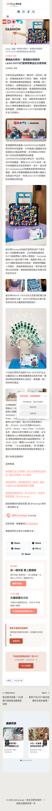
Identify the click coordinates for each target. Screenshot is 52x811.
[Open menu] (7, 16)
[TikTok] (28, 11)
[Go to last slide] (7, 743)
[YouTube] (33, 11)
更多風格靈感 (31, 524)
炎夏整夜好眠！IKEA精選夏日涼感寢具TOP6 (12, 746)
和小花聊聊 (26, 666)
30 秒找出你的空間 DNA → (23, 611)
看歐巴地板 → (18, 584)
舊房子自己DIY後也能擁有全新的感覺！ (39, 697)
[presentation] (13, 734)
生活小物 (18, 681)
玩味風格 (9, 56)
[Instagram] (23, 11)
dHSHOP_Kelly (11, 750)
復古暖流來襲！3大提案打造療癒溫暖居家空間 (13, 698)
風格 (14, 56)
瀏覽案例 (16, 641)
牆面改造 (33, 407)
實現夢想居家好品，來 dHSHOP (21, 493)
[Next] (45, 743)
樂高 (9, 681)
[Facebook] (18, 11)
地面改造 (33, 413)
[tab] (21, 760)
